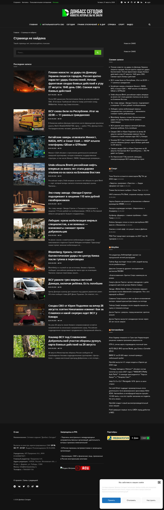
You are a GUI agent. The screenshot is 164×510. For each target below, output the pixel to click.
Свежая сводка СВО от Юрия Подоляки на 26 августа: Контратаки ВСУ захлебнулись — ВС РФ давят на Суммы (130, 150)
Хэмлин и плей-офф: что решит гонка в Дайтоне (128, 229)
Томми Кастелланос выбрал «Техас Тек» (125, 190)
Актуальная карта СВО (53, 24)
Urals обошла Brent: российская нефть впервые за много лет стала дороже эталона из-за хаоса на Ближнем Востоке (74, 168)
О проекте (17, 2)
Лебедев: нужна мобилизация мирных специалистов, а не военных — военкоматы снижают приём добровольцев (72, 225)
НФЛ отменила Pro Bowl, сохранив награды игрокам (129, 194)
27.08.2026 (52, 95)
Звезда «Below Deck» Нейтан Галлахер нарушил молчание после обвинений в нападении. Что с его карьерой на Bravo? (129, 291)
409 (60, 119)
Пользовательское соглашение (40, 2)
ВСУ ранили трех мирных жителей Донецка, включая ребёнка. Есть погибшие (75, 281)
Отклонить (131, 500)
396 (60, 287)
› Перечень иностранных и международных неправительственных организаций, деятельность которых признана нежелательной (80, 440)
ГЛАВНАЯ (33, 24)
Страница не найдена (28, 32)
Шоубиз (115, 247)
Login (148, 2)
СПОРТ (121, 24)
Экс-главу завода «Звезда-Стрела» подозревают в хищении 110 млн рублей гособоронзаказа (74, 196)
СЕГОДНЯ (71, 24)
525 (60, 235)
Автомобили (117, 329)
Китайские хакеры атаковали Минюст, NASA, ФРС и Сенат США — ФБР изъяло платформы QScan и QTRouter (74, 140)
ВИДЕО (130, 24)
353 (60, 148)
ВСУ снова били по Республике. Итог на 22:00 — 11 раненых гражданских (73, 113)
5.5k (60, 348)
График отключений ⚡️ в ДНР (91, 24)
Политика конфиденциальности (131, 506)
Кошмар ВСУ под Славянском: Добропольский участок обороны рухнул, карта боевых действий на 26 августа (74, 340)
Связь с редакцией (30, 480)
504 (60, 263)
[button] (159, 482)
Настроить (151, 500)
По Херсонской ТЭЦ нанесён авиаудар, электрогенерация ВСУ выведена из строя (127, 157)
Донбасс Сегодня (25, 499)
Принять (111, 500)
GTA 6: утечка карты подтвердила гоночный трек (128, 344)
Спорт (114, 168)
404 (60, 176)
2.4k (60, 95)
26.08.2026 (52, 119)
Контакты (25, 2)
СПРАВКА (112, 24)
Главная (16, 32)
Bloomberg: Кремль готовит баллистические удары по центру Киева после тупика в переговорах (73, 255)
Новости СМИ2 (130, 43)
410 (60, 204)
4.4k (60, 320)
